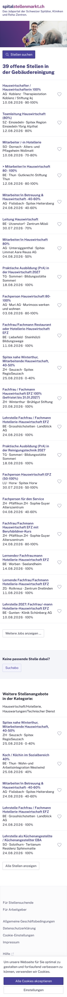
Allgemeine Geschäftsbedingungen (29, 921)
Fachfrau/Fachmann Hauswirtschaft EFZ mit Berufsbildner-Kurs (20, 527)
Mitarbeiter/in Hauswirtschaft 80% (25, 242)
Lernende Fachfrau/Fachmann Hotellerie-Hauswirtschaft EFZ (26, 582)
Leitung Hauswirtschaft (20, 219)
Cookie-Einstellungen (18, 935)
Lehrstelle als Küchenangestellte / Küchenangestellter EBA (27, 838)
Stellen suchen (21, 54)
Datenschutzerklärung (19, 928)
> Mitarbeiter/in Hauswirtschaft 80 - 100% (26, 168)
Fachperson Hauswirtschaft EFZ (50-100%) (27, 476)
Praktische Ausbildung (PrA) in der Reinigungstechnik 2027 (26, 448)
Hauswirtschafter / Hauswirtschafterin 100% (22, 87)
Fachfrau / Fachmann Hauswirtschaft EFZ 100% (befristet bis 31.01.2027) (22, 393)
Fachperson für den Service (23, 499)
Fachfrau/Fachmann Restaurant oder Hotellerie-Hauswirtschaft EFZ (27, 329)
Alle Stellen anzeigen (20, 866)
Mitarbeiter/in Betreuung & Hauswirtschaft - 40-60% (23, 197)
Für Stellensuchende (18, 902)
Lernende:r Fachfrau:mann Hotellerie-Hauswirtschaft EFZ (26, 558)
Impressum (11, 942)
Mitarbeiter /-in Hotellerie (22, 142)
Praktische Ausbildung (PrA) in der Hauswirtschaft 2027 (26, 270)
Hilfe (7, 954)
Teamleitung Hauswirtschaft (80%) (24, 116)
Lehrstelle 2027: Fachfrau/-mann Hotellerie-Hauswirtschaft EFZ (28, 606)
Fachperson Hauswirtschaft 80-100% (27, 298)
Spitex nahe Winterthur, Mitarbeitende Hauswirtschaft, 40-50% (26, 361)
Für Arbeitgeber (15, 909)
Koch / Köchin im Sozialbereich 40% (26, 757)
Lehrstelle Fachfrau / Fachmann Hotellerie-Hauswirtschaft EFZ (27, 420)
